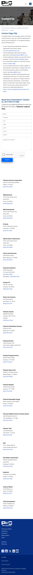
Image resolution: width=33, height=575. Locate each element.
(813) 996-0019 (7, 332)
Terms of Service (6, 564)
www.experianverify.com (12, 50)
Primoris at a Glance (7, 529)
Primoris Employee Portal (21, 59)
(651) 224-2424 (8, 347)
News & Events (5, 535)
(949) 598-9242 (8, 203)
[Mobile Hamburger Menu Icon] (30, 4)
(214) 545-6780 (7, 478)
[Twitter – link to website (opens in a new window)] (10, 551)
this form (27, 68)
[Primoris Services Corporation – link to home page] (7, 3)
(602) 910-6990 (8, 247)
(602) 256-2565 (8, 508)
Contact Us (4, 533)
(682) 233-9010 (7, 435)
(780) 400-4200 (8, 320)
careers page (11, 63)
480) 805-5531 (7, 289)
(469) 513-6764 (7, 303)
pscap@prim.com (16, 72)
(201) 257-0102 (7, 230)
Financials (4, 542)
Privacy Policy (5, 560)
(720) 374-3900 (7, 405)
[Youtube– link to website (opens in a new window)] (17, 551)
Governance (5, 531)
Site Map (4, 557)
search (26, 4)
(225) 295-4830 (8, 376)
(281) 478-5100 (7, 362)
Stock (3, 537)
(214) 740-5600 (7, 186)
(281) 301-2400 (7, 420)
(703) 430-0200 (8, 466)
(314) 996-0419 (14, 276)
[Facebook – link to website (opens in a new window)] (3, 551)
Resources (4, 544)
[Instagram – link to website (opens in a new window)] (6, 551)
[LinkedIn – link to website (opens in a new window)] (13, 551)
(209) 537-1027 (7, 493)
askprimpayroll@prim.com (20, 55)
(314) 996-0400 (8, 274)
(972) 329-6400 (8, 259)
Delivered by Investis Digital (8, 572)
